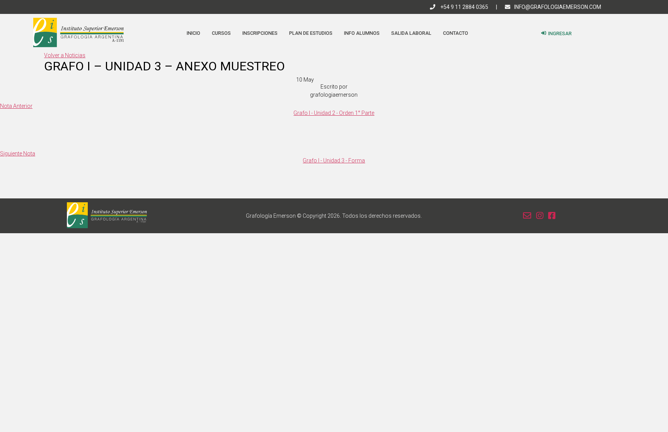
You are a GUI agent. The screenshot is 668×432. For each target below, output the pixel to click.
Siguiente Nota (17, 153)
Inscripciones (260, 33)
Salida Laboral (411, 33)
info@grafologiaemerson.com (557, 7)
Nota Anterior (16, 106)
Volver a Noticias (64, 55)
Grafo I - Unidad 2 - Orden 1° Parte (333, 113)
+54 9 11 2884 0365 (463, 7)
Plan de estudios (310, 33)
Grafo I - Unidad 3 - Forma (334, 160)
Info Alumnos (362, 33)
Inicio (193, 33)
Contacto (455, 33)
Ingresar (560, 33)
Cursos (221, 33)
